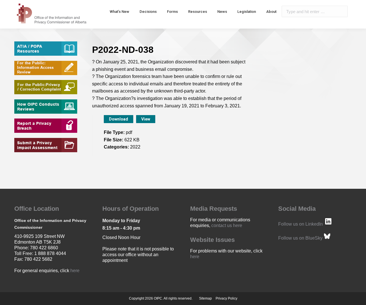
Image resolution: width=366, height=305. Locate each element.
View (145, 119)
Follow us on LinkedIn (300, 224)
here (74, 270)
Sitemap (205, 298)
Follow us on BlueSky (300, 238)
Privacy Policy (226, 298)
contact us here (226, 225)
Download (118, 119)
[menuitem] (119, 11)
